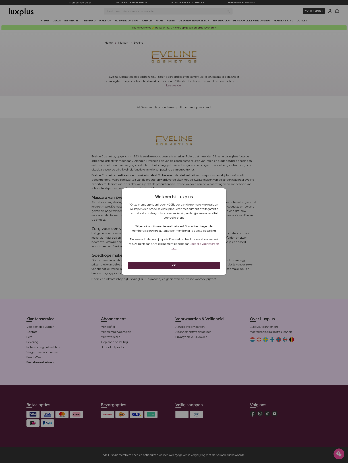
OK (174, 265)
